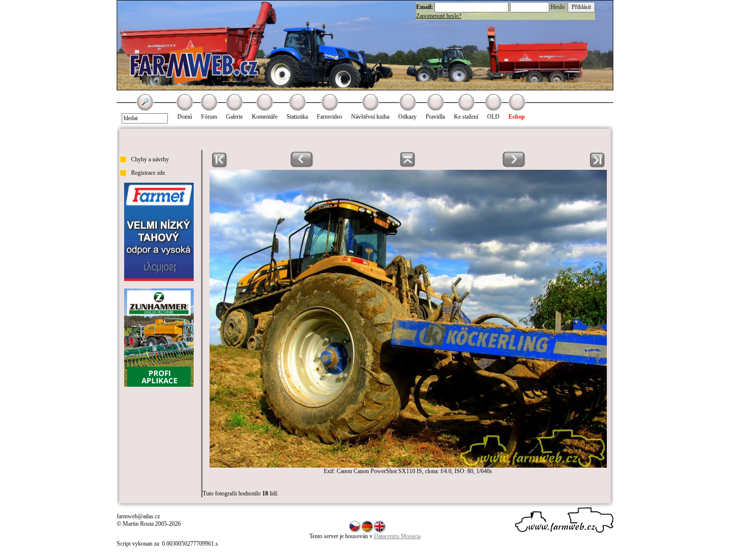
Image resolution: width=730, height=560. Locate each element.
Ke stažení (466, 116)
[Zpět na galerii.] (408, 165)
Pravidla (435, 116)
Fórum (209, 116)
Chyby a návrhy (150, 159)
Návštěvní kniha (370, 116)
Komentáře (265, 116)
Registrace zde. (148, 172)
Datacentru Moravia (397, 536)
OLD (493, 116)
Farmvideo (329, 116)
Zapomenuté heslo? (438, 15)
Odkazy (407, 116)
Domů (184, 116)
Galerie (234, 116)
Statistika (297, 116)
